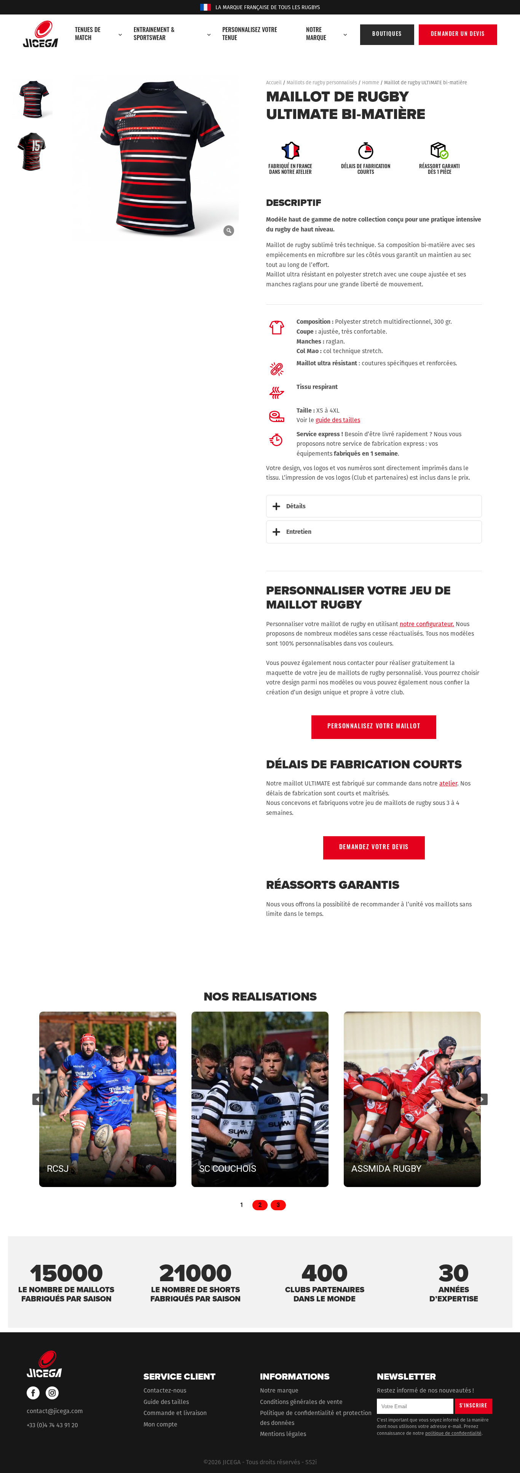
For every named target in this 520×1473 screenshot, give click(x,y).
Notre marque (279, 1390)
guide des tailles (338, 420)
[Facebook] (33, 1392)
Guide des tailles (166, 1401)
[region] (260, 1108)
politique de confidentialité (453, 1433)
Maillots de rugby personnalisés (322, 82)
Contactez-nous (165, 1390)
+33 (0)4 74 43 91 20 (52, 1425)
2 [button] (260, 1205)
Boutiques (387, 34)
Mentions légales (283, 1434)
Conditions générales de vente (301, 1401)
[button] (38, 1099)
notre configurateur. (427, 624)
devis (458, 34)
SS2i (311, 1462)
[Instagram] (52, 1392)
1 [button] (241, 1205)
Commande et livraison (175, 1413)
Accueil (274, 82)
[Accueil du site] (40, 34)
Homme (370, 82)
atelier (448, 783)
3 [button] (278, 1205)
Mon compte (160, 1424)
